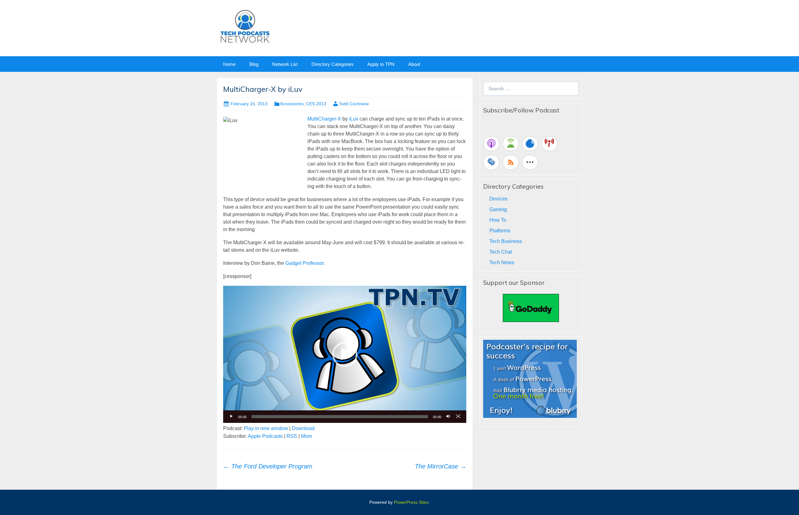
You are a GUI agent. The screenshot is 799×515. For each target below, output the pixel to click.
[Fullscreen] (458, 416)
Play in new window (266, 428)
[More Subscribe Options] (530, 162)
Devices (498, 198)
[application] (344, 354)
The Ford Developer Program (267, 466)
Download (303, 428)
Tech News (501, 262)
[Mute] (448, 416)
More (306, 436)
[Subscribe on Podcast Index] (549, 143)
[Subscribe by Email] (491, 162)
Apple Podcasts (265, 436)
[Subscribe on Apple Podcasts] (491, 143)
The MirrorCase (440, 466)
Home (229, 64)
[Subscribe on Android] (510, 143)
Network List (285, 64)
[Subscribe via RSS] (510, 162)
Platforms (499, 230)
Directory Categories (332, 64)
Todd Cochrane (354, 103)
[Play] (231, 416)
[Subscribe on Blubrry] (530, 143)
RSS (292, 436)
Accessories (292, 103)
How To (497, 220)
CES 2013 (316, 103)
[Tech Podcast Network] (245, 26)
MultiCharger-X (324, 118)
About (414, 64)
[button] (344, 354)
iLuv (353, 118)
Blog (253, 64)
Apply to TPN (381, 64)
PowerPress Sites (411, 502)
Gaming (498, 209)
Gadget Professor (304, 263)
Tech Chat (500, 252)
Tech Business (505, 241)
